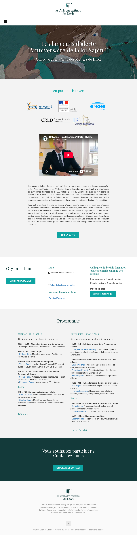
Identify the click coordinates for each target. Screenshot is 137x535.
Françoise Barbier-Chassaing (84, 349)
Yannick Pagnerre (56, 297)
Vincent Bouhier (26, 364)
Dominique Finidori (80, 370)
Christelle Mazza (79, 411)
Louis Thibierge (78, 364)
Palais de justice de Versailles (62, 285)
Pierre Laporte (78, 375)
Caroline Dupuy (25, 400)
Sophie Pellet (24, 376)
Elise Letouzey (25, 394)
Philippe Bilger (25, 354)
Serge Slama (77, 406)
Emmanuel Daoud (27, 382)
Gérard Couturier (79, 418)
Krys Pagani (77, 385)
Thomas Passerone (80, 390)
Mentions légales (96, 529)
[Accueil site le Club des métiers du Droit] (68, 9)
